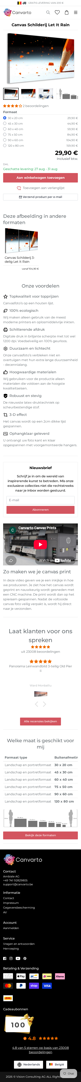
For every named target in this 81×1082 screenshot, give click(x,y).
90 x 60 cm (15, 140)
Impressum (11, 903)
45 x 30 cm (15, 123)
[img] (40, 646)
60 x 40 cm (15, 129)
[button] (11, 94)
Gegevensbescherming (19, 907)
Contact (8, 898)
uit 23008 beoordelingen (40, 652)
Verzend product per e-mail (42, 197)
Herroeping (11, 948)
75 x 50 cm (15, 134)
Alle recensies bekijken (40, 721)
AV (5, 912)
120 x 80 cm (16, 145)
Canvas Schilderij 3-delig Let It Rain (20, 260)
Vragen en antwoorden (19, 944)
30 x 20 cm (15, 118)
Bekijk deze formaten (40, 835)
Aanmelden (11, 928)
